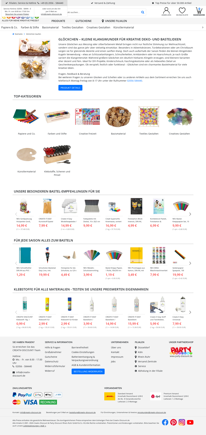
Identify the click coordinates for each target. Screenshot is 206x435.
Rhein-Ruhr (144, 356)
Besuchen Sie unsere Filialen (17, 14)
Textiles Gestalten (72, 27)
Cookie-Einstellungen (83, 352)
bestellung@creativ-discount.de (82, 412)
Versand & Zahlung (104, 3)
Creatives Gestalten (98, 27)
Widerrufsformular (55, 366)
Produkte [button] (58, 21)
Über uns (116, 347)
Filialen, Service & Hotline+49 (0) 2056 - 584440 (36, 3)
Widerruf (50, 370)
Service (142, 366)
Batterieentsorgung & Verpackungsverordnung (85, 358)
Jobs (113, 361)
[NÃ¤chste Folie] (190, 214)
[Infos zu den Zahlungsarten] (57, 399)
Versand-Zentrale (147, 361)
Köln (140, 352)
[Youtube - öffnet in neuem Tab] (190, 422)
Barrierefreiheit (80, 347)
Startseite (19, 34)
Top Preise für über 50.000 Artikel (173, 3)
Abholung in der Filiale (150, 370)
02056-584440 (134, 80)
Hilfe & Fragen (52, 347)
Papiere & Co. (9, 27)
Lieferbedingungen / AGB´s (34, 426)
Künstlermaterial (123, 27)
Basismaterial (50, 27)
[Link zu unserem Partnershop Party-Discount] (181, 351)
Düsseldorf (144, 347)
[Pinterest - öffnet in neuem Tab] (173, 422)
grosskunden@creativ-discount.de (152, 412)
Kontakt (115, 352)
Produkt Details (70, 87)
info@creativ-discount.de (51, 14)
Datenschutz (51, 361)
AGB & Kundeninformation (86, 365)
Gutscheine (83, 21)
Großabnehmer (53, 352)
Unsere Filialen (116, 21)
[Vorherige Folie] (16, 214)
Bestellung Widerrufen (88, 371)
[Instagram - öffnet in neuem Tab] (182, 422)
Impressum (117, 356)
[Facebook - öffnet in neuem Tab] (165, 422)
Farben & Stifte (30, 27)
